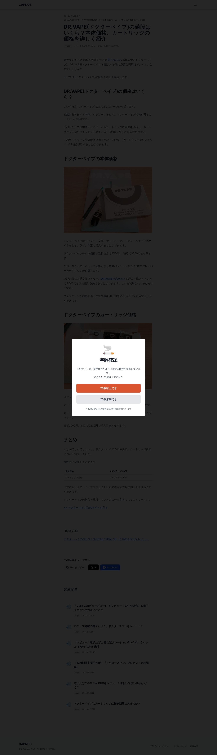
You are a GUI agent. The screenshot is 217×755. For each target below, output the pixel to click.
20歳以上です (108, 388)
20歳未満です (108, 399)
